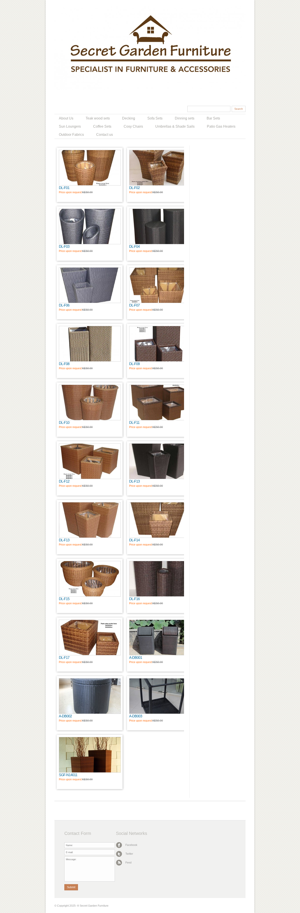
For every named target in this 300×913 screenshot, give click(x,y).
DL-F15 (64, 599)
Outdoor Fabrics (71, 134)
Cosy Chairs (133, 126)
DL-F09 (134, 364)
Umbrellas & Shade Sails (175, 126)
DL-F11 (134, 422)
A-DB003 (135, 716)
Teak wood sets (98, 118)
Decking (128, 118)
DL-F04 (134, 246)
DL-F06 (64, 305)
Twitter (129, 853)
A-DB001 (135, 657)
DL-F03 (64, 246)
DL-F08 (64, 364)
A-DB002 (65, 716)
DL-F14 (134, 540)
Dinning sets (184, 118)
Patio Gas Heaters (221, 126)
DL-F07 (134, 305)
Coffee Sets (102, 126)
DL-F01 (64, 188)
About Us (66, 118)
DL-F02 (134, 188)
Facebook (131, 845)
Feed (128, 862)
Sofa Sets (155, 118)
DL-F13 (134, 481)
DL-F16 (134, 599)
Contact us (104, 134)
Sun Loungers (70, 126)
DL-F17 (64, 657)
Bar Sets (213, 118)
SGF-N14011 (68, 775)
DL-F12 (64, 481)
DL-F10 (64, 422)
